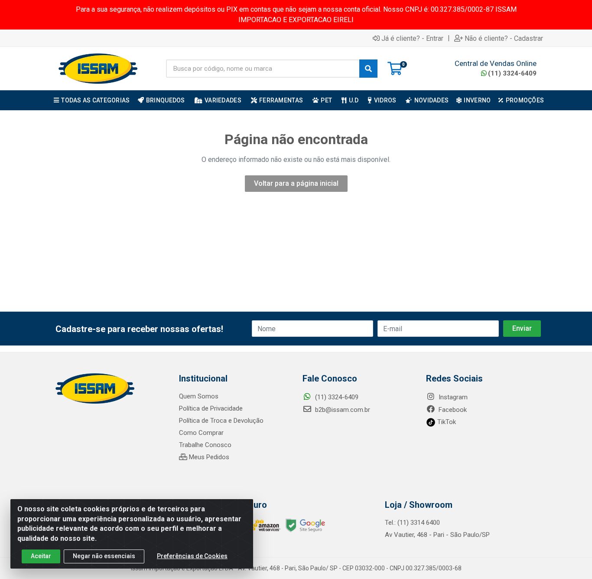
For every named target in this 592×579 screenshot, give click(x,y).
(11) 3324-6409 (512, 73)
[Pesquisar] (368, 68)
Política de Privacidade (211, 408)
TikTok (446, 422)
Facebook (452, 410)
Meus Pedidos (208, 457)
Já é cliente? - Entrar (412, 38)
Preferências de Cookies (192, 556)
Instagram (452, 397)
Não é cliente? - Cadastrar (504, 38)
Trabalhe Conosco (205, 445)
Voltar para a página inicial (296, 183)
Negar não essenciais (104, 556)
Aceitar (41, 556)
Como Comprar (201, 433)
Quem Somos (198, 396)
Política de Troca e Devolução (221, 420)
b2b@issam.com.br (341, 410)
